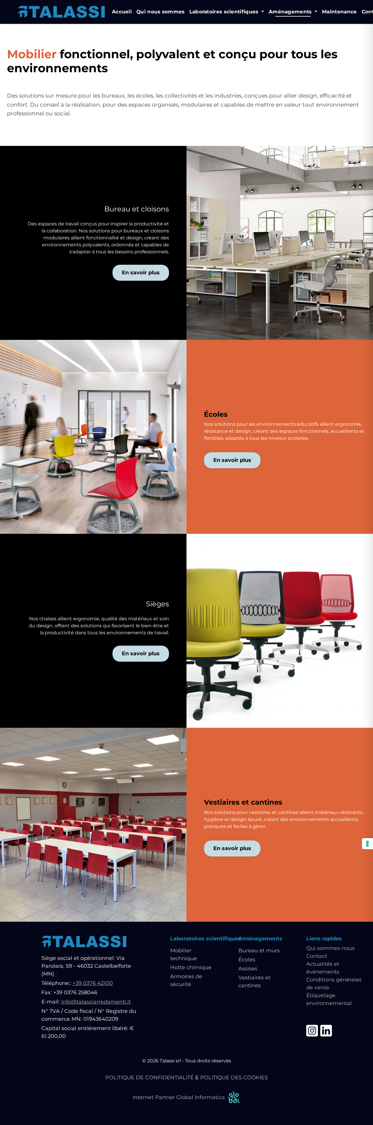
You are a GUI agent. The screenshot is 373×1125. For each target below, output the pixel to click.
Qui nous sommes (160, 12)
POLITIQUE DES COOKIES (234, 1077)
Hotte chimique (191, 967)
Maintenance (339, 12)
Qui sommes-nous (330, 948)
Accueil (122, 12)
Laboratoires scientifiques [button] (224, 12)
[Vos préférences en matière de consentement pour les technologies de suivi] (367, 843)
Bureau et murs (259, 950)
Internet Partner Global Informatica (179, 1097)
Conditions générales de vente (334, 983)
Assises (247, 968)
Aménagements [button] (291, 12)
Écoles (246, 959)
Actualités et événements (322, 968)
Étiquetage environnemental (329, 999)
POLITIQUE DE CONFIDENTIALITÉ (149, 1077)
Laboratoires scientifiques (205, 938)
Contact (316, 956)
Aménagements (260, 938)
